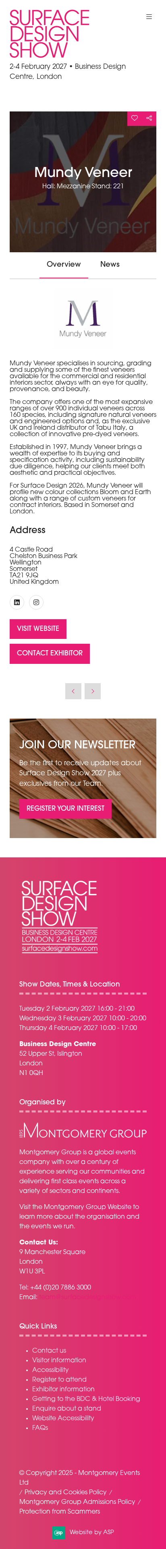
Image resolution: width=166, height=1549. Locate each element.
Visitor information (59, 1360)
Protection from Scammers (59, 1512)
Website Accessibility (63, 1418)
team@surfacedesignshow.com (87, 1297)
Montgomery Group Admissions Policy (77, 1502)
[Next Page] (93, 691)
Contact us (49, 1351)
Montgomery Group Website (87, 1207)
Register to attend (59, 1380)
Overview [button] (64, 265)
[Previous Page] (73, 691)
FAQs (40, 1428)
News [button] (110, 265)
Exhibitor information (63, 1389)
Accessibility (50, 1370)
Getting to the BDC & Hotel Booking (86, 1399)
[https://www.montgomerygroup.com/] (83, 1136)
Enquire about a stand (66, 1409)
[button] (149, 17)
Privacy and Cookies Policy (66, 1492)
